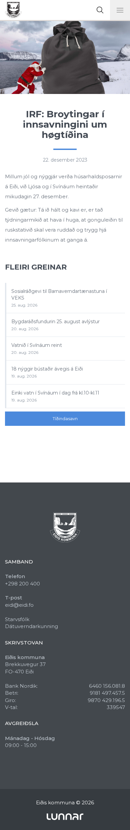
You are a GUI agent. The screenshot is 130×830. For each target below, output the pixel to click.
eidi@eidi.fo (19, 605)
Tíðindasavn (65, 418)
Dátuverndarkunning (31, 626)
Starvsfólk (17, 619)
